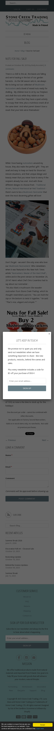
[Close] (49, 333)
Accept (42, 725)
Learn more (40, 728)
